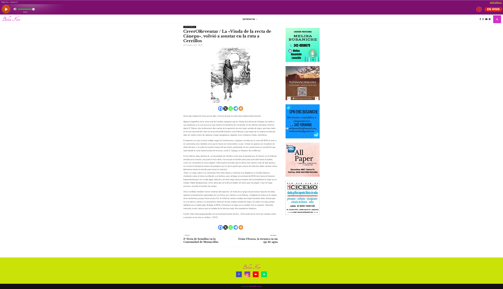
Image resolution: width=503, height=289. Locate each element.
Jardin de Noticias (189, 27)
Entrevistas (249, 19)
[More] (241, 108)
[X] (225, 108)
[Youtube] (487, 19)
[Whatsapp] (230, 108)
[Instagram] (483, 19)
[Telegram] (235, 108)
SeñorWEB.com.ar (255, 286)
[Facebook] (481, 19)
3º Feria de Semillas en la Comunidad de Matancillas (200, 241)
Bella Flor (11, 19)
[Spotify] (490, 19)
